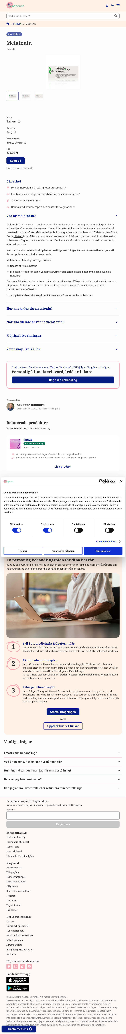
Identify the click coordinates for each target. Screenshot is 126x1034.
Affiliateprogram (14, 940)
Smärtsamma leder (16, 881)
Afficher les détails (106, 541)
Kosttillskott (12, 846)
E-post (11, 809)
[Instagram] (15, 966)
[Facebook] (8, 966)
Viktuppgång (12, 872)
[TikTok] (22, 966)
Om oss (10, 921)
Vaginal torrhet (13, 905)
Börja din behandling (63, 380)
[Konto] (106, 6)
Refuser (23, 550)
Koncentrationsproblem (18, 891)
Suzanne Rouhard (31, 405)
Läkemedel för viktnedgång (20, 856)
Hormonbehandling (16, 837)
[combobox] (63, 16)
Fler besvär (11, 909)
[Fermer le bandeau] (121, 481)
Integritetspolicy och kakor (19, 949)
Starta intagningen (63, 712)
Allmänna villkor (14, 944)
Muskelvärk (12, 900)
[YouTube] (29, 966)
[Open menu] (118, 5)
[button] (63, 72)
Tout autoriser (103, 550)
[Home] (15, 6)
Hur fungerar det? (15, 930)
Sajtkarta (11, 954)
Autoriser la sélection (63, 550)
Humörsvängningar (15, 876)
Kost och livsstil (14, 851)
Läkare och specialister (17, 925)
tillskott (18, 236)
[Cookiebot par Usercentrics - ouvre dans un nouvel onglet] (101, 481)
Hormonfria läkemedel (17, 841)
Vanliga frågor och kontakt (19, 935)
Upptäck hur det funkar (63, 726)
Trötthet (10, 895)
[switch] (47, 530)
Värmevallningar (14, 867)
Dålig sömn (12, 886)
